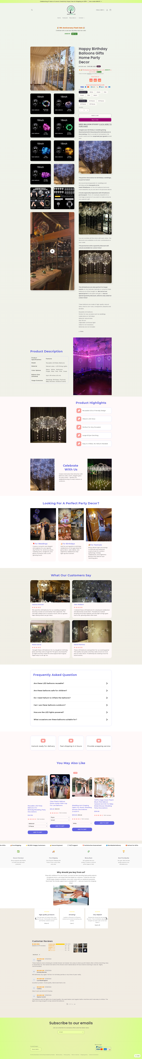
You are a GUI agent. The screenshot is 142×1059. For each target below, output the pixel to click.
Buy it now (95, 120)
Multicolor (83, 92)
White (91, 92)
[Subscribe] (82, 1032)
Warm (95, 95)
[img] (41, 959)
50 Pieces (92, 104)
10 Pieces (82, 101)
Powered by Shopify (50, 1054)
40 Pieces (83, 104)
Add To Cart (37, 832)
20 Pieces (92, 101)
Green (98, 92)
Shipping (89, 73)
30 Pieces (101, 101)
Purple (82, 95)
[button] (32, 10)
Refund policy (59, 1054)
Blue (89, 95)
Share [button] (81, 331)
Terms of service (75, 1054)
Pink (105, 92)
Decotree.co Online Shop (39, 1054)
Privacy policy (67, 1054)
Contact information (93, 1054)
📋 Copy (74, 33)
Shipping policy (84, 1054)
